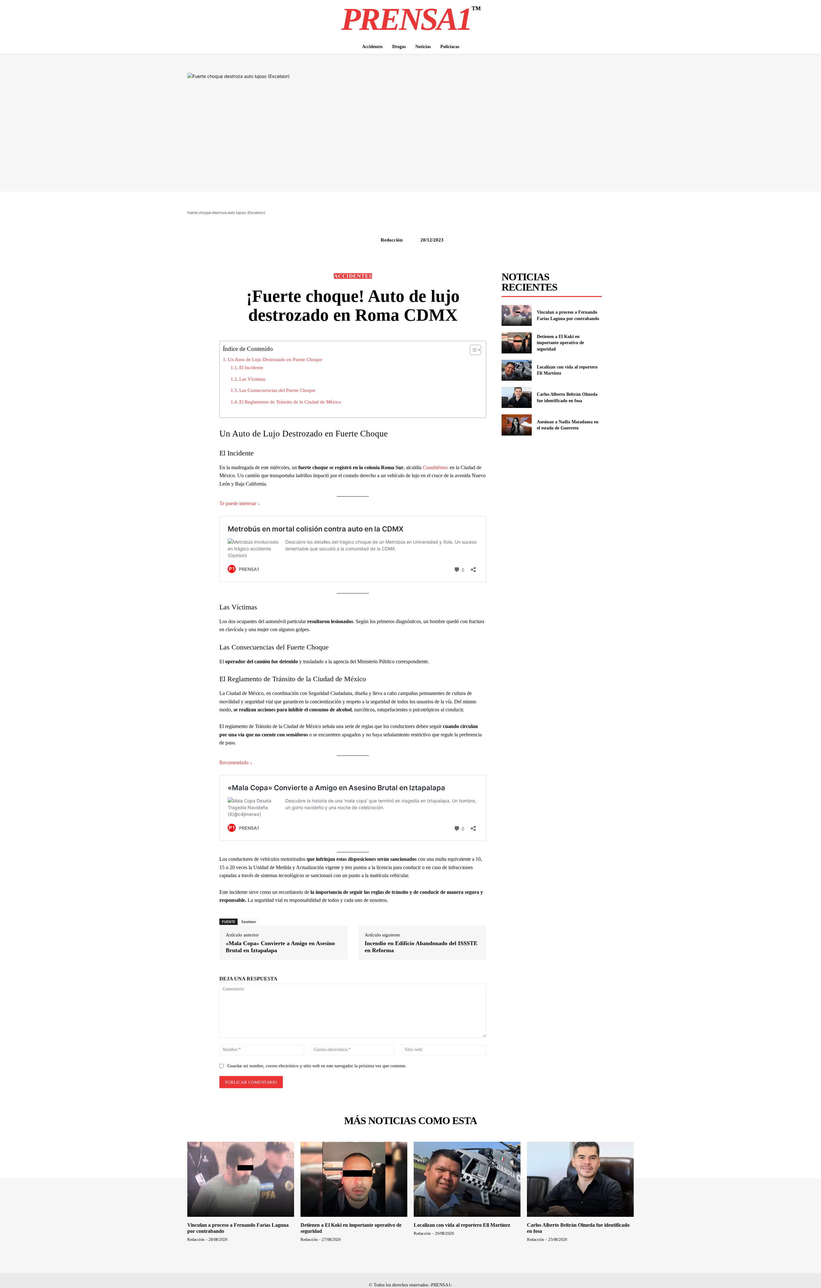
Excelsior (248, 921)
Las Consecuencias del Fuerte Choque (277, 390)
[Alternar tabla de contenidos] (472, 349)
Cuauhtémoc (436, 467)
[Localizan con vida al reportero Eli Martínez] (516, 370)
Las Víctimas (252, 379)
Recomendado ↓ (235, 762)
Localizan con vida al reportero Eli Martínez (462, 1225)
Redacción (391, 239)
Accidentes (353, 276)
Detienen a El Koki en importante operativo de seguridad (560, 343)
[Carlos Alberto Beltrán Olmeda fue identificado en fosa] (516, 397)
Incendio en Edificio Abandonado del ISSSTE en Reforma (421, 946)
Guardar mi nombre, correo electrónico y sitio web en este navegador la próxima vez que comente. (317, 1065)
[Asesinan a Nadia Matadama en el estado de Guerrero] (516, 424)
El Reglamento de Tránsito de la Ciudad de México (290, 401)
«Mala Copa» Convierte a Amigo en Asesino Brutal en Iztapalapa (280, 946)
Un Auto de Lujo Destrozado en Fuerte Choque (275, 359)
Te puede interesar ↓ (239, 503)
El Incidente (251, 367)
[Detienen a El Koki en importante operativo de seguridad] (516, 342)
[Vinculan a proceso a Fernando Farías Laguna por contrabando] (516, 315)
